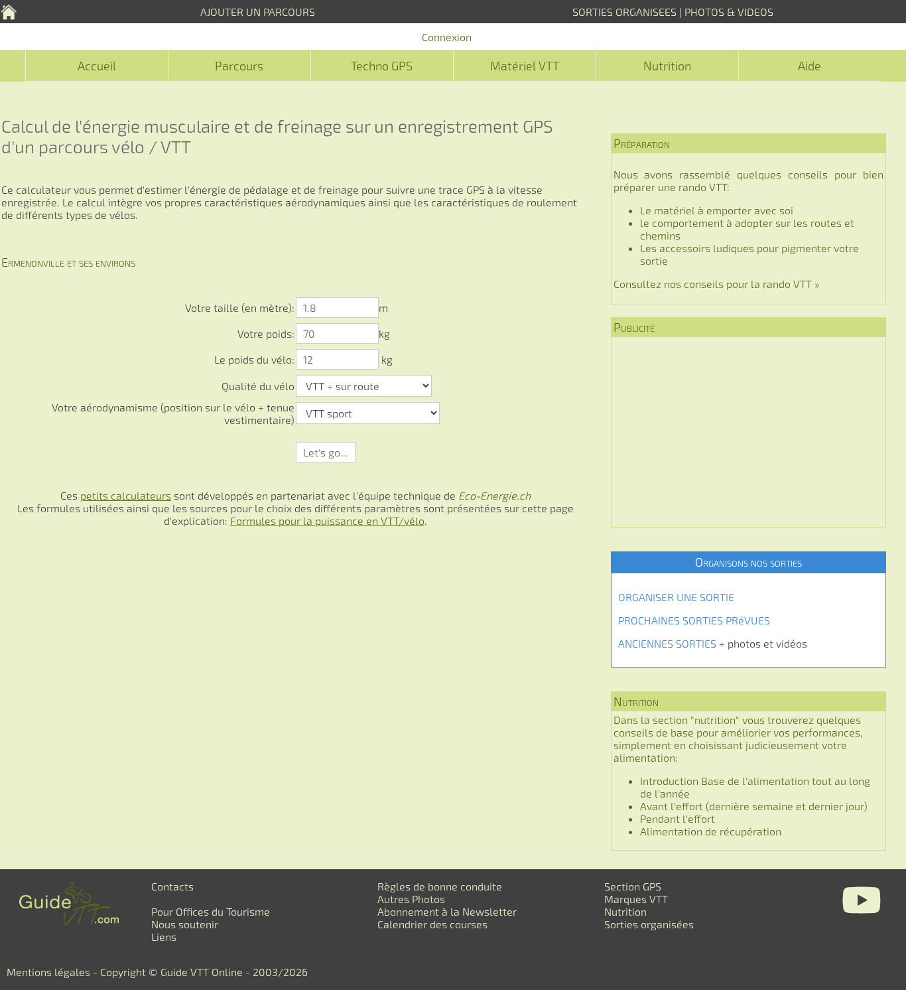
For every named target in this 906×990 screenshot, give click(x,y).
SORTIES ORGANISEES (624, 11)
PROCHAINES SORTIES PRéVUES (694, 620)
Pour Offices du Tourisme (210, 911)
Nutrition (667, 65)
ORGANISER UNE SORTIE (676, 597)
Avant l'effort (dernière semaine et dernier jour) (754, 806)
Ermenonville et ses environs (68, 262)
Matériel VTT (524, 65)
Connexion (447, 37)
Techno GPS (382, 65)
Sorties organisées (649, 924)
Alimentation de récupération (710, 831)
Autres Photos (411, 898)
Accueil (97, 65)
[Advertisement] (748, 432)
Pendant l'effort (677, 818)
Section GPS (632, 886)
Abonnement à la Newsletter (447, 911)
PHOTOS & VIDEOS (728, 11)
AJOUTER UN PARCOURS (257, 11)
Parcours (239, 65)
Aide (809, 65)
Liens (163, 936)
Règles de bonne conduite (439, 886)
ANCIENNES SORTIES (667, 643)
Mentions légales (48, 971)
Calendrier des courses (432, 924)
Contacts (172, 886)
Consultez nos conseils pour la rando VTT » (717, 283)
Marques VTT (636, 898)
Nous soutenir (184, 924)
